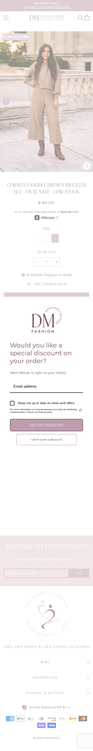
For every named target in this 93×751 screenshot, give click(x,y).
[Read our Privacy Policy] (80, 410)
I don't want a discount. (47, 439)
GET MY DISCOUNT (47, 425)
